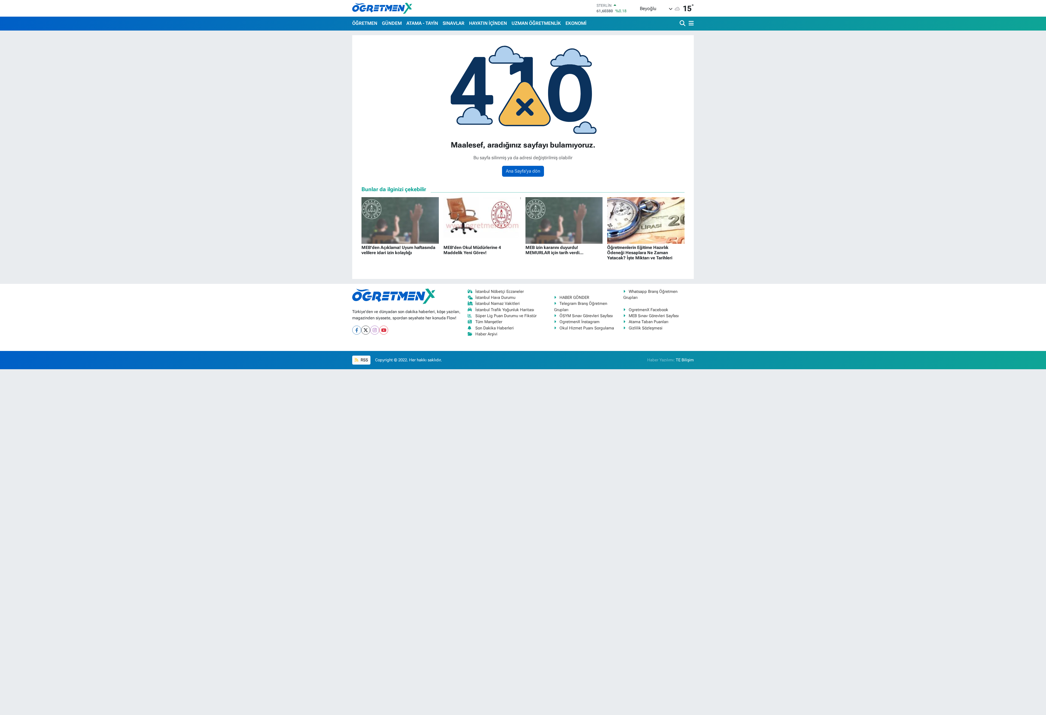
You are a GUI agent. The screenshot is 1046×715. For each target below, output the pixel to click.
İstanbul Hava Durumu (495, 297)
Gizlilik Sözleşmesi (645, 328)
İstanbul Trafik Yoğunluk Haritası (504, 309)
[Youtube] (383, 330)
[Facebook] (356, 330)
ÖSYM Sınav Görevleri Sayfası (586, 315)
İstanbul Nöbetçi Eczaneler (499, 291)
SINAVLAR (453, 23)
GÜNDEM (392, 23)
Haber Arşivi (486, 334)
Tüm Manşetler (488, 321)
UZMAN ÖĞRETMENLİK (536, 23)
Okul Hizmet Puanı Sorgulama (587, 328)
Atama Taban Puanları (648, 321)
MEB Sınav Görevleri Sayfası (654, 315)
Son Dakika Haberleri (494, 328)
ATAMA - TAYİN (422, 23)
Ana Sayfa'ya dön (523, 171)
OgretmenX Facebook (648, 309)
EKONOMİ (575, 23)
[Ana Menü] (690, 23)
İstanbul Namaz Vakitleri (497, 303)
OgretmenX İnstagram (580, 321)
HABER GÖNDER (574, 297)
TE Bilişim (685, 360)
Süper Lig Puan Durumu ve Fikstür (506, 315)
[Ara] (683, 23)
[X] (365, 330)
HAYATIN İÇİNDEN (488, 23)
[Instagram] (374, 330)
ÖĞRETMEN (364, 23)
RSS (364, 360)
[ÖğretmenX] (382, 8)
